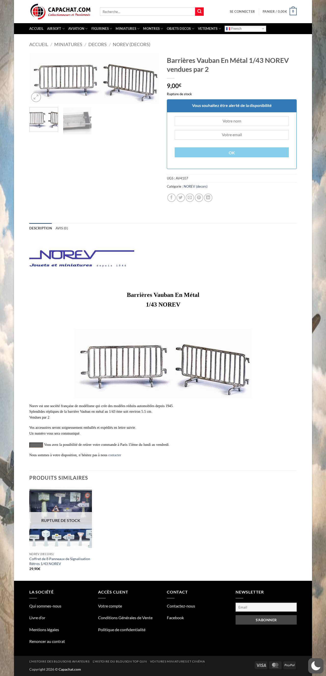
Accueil (36, 28)
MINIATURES (126, 28)
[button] (242, 11)
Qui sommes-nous (45, 605)
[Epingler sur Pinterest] (199, 198)
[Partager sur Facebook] (171, 198)
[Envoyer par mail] (190, 198)
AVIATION (76, 28)
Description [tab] (40, 228)
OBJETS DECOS (179, 28)
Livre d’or (37, 617)
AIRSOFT (54, 28)
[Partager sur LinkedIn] (208, 198)
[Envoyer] (199, 11)
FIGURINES (100, 28)
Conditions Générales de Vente (125, 617)
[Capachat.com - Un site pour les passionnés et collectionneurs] (60, 11)
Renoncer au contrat (47, 641)
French (235, 28)
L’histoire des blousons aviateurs (59, 661)
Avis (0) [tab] (62, 228)
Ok (232, 152)
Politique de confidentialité (121, 629)
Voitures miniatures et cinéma (177, 661)
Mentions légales (44, 629)
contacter (114, 455)
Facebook (175, 617)
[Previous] (38, 78)
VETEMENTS (208, 28)
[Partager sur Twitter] (180, 198)
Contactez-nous (181, 605)
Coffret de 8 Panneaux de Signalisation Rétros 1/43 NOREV (59, 561)
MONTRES (151, 28)
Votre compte (110, 605)
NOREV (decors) (131, 44)
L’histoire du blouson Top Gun (120, 661)
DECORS (97, 44)
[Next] (150, 78)
